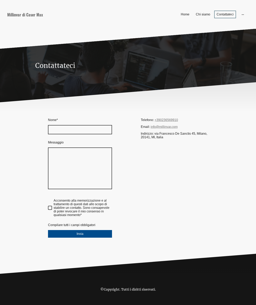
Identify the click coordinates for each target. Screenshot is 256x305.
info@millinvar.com (164, 126)
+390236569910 (166, 120)
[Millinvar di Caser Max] (44, 23)
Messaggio (56, 142)
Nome (53, 120)
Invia (80, 233)
